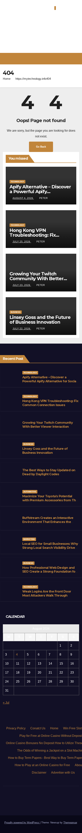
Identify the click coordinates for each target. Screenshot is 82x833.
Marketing (29, 539)
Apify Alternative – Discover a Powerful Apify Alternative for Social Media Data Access (49, 381)
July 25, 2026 (22, 241)
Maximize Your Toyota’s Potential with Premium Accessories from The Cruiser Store (50, 500)
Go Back (41, 146)
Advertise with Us (63, 772)
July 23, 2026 (22, 285)
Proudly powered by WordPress (22, 822)
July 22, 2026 (22, 328)
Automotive (29, 492)
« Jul (6, 702)
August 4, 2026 (23, 198)
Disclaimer (39, 772)
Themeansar (70, 822)
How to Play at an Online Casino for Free (42, 765)
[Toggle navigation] (44, 59)
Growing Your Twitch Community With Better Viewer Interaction (37, 278)
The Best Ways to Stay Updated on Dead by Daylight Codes (48, 472)
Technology (17, 182)
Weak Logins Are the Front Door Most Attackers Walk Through (46, 593)
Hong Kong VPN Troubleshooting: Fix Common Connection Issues (41, 235)
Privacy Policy (16, 728)
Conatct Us (37, 728)
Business (16, 312)
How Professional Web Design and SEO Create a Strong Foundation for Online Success (49, 572)
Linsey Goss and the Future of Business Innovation (40, 319)
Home (6, 78)
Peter (43, 198)
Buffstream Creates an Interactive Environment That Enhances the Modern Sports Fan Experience (47, 522)
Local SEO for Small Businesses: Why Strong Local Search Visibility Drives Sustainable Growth (50, 548)
